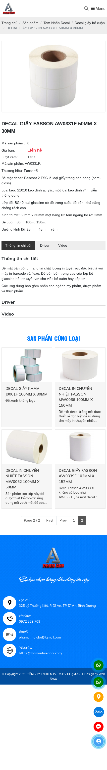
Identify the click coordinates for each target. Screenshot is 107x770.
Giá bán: (8, 150)
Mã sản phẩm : (13, 143)
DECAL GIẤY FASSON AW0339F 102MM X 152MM (78, 476)
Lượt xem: (9, 157)
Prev (63, 520)
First (49, 520)
